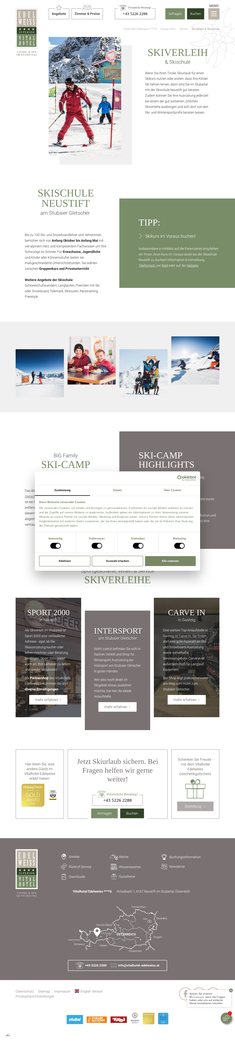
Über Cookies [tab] (172, 490)
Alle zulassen (170, 561)
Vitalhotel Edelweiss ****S (140, 29)
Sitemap (44, 991)
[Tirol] (119, 1019)
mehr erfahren (46, 700)
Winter (184, 29)
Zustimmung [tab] (62, 490)
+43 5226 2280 (96, 965)
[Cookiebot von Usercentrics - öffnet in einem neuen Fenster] (180, 478)
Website (192, 265)
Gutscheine (127, 876)
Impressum (62, 991)
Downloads (77, 877)
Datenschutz (25, 991)
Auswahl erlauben (117, 561)
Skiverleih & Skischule (205, 29)
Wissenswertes (130, 867)
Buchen (195, 14)
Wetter (124, 857)
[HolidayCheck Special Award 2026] (148, 1019)
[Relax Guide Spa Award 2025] (163, 1019)
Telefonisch (147, 265)
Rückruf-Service (80, 867)
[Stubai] (75, 1019)
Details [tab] (117, 490)
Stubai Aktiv (168, 29)
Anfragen (175, 14)
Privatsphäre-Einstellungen (35, 996)
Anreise (74, 857)
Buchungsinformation (185, 857)
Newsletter (177, 866)
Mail (165, 265)
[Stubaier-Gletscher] (97, 1019)
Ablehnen (65, 561)
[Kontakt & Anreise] (117, 929)
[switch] (97, 546)
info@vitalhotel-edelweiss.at (138, 965)
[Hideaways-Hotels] (135, 1018)
